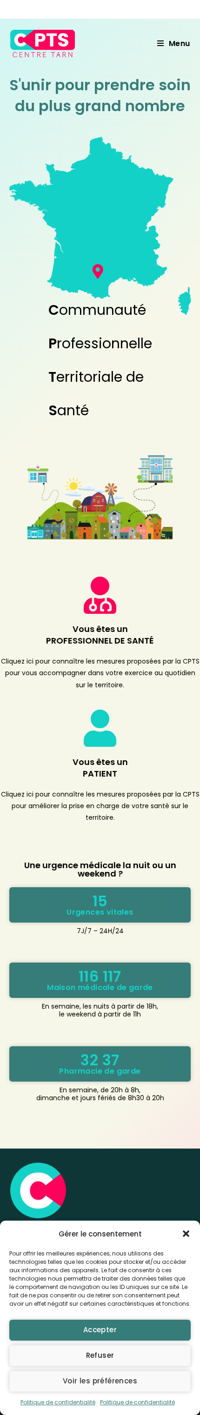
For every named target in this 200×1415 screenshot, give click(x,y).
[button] (186, 1233)
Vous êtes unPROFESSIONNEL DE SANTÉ (100, 634)
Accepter (100, 1330)
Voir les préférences (100, 1381)
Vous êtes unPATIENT (100, 767)
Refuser (100, 1355)
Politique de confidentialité (57, 1402)
